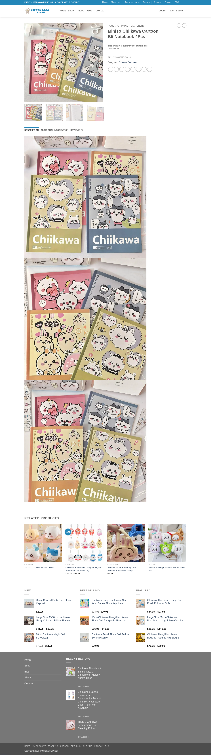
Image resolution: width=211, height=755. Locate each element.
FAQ (177, 2)
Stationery (137, 26)
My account (116, 2)
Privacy (168, 2)
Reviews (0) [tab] (76, 130)
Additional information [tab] (54, 130)
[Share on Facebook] (110, 69)
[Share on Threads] (127, 69)
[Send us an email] (185, 2)
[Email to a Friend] (132, 69)
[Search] (56, 11)
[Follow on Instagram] (182, 2)
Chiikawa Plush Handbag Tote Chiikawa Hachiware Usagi (121, 569)
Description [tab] (31, 130)
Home (105, 2)
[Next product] (179, 25)
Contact (101, 11)
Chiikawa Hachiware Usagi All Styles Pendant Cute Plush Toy (83, 569)
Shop (71, 11)
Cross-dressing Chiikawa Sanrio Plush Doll (166, 569)
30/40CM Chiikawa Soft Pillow (38, 567)
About (90, 11)
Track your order (132, 2)
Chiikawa (122, 26)
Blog (81, 11)
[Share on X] (116, 69)
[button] (162, 11)
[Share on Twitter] (121, 69)
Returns (146, 2)
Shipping (157, 2)
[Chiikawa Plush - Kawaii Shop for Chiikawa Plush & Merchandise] (37, 11)
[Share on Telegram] (149, 69)
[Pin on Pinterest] (138, 69)
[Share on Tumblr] (144, 69)
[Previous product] (184, 25)
